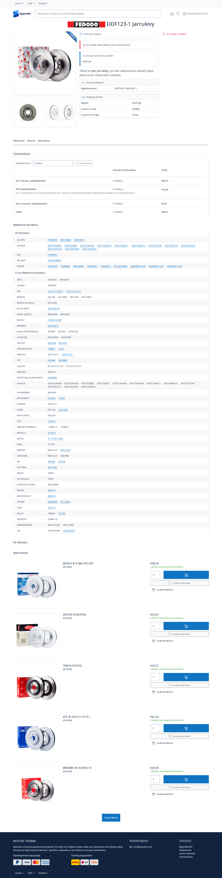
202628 (51, 461)
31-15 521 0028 (55, 438)
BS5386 (51, 360)
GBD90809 (65, 239)
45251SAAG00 (87, 245)
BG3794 (63, 342)
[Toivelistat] (178, 14)
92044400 (52, 501)
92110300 (65, 501)
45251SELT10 (171, 245)
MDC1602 (65, 449)
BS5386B (62, 360)
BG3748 (52, 342)
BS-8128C (52, 467)
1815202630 (69, 530)
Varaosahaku (186, 856)
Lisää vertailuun (164, 589)
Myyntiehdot (185, 846)
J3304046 (52, 377)
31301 (61, 348)
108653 (51, 348)
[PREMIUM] (44, 63)
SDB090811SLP (156, 266)
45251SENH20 (188, 245)
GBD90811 (79, 239)
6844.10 (52, 490)
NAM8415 (106, 266)
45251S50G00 (54, 245)
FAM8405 (52, 239)
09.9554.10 (53, 325)
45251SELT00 (155, 245)
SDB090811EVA (138, 266)
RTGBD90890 (54, 260)
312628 (61, 461)
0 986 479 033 (55, 319)
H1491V (52, 421)
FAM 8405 (53, 266)
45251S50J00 (70, 245)
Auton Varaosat (187, 853)
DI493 (62, 398)
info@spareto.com (142, 846)
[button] (19, 3)
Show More (111, 817)
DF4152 (51, 507)
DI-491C (52, 398)
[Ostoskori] (172, 14)
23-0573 (52, 432)
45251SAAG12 (138, 245)
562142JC (63, 409)
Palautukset (185, 850)
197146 (61, 513)
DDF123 (87, 61)
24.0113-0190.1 (55, 291)
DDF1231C (67, 354)
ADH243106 (54, 308)
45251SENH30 (72, 248)
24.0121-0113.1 (73, 291)
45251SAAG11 (121, 245)
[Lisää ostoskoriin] (186, 575)
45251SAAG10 (104, 245)
